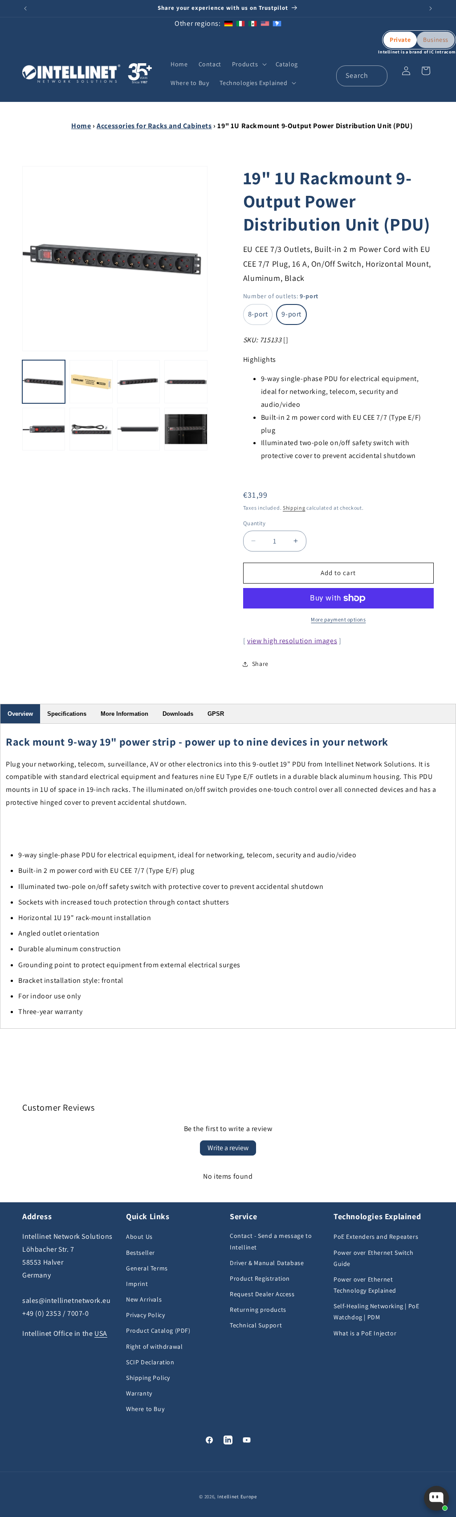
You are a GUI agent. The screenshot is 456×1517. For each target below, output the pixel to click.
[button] (248, 64)
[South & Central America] (277, 23)
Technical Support (256, 1325)
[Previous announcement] (25, 8)
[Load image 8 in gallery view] (185, 429)
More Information (124, 713)
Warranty (139, 1393)
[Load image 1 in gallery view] (43, 381)
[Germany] (228, 23)
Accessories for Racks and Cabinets (154, 125)
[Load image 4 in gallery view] (185, 381)
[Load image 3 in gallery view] (138, 381)
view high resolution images (292, 640)
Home (81, 125)
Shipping (294, 507)
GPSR (216, 713)
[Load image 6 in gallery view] (90, 429)
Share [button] (260, 664)
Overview (20, 713)
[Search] (377, 75)
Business (435, 40)
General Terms (147, 1268)
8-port (258, 314)
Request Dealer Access (262, 1294)
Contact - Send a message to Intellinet (271, 1241)
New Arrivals (144, 1299)
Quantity (254, 523)
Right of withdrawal (154, 1347)
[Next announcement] (430, 8)
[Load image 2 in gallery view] (90, 381)
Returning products (258, 1310)
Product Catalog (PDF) (158, 1330)
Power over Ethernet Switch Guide (374, 1258)
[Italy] (240, 23)
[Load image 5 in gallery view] (43, 429)
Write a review (228, 1147)
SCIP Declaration (150, 1362)
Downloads (178, 713)
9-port (291, 314)
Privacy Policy (145, 1315)
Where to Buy (145, 1409)
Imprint (137, 1284)
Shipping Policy (148, 1378)
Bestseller (140, 1253)
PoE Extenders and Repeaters (376, 1237)
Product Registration (260, 1278)
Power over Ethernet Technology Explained (365, 1284)
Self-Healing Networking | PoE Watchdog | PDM (376, 1311)
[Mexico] (252, 23)
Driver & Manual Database (267, 1263)
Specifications (66, 713)
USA (100, 1333)
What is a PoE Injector (365, 1333)
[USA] (265, 23)
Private (400, 40)
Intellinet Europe (237, 1496)
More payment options (338, 619)
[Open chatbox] (436, 1498)
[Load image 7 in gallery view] (138, 429)
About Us (139, 1237)
